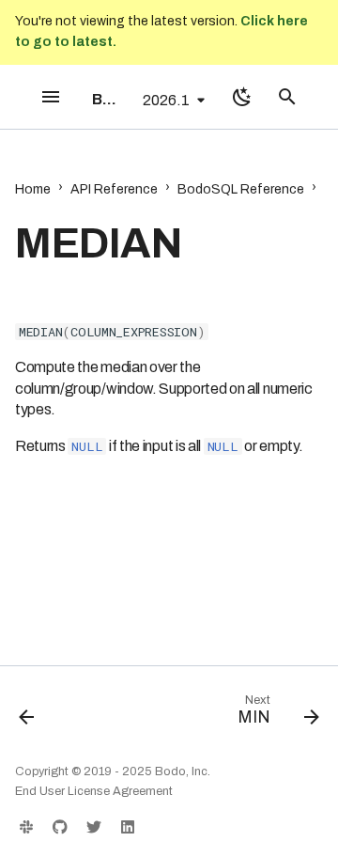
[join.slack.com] (26, 827)
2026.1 (166, 100)
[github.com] (60, 827)
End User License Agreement (94, 791)
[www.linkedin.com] (128, 827)
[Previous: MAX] (27, 714)
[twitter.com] (94, 827)
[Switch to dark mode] (242, 97)
